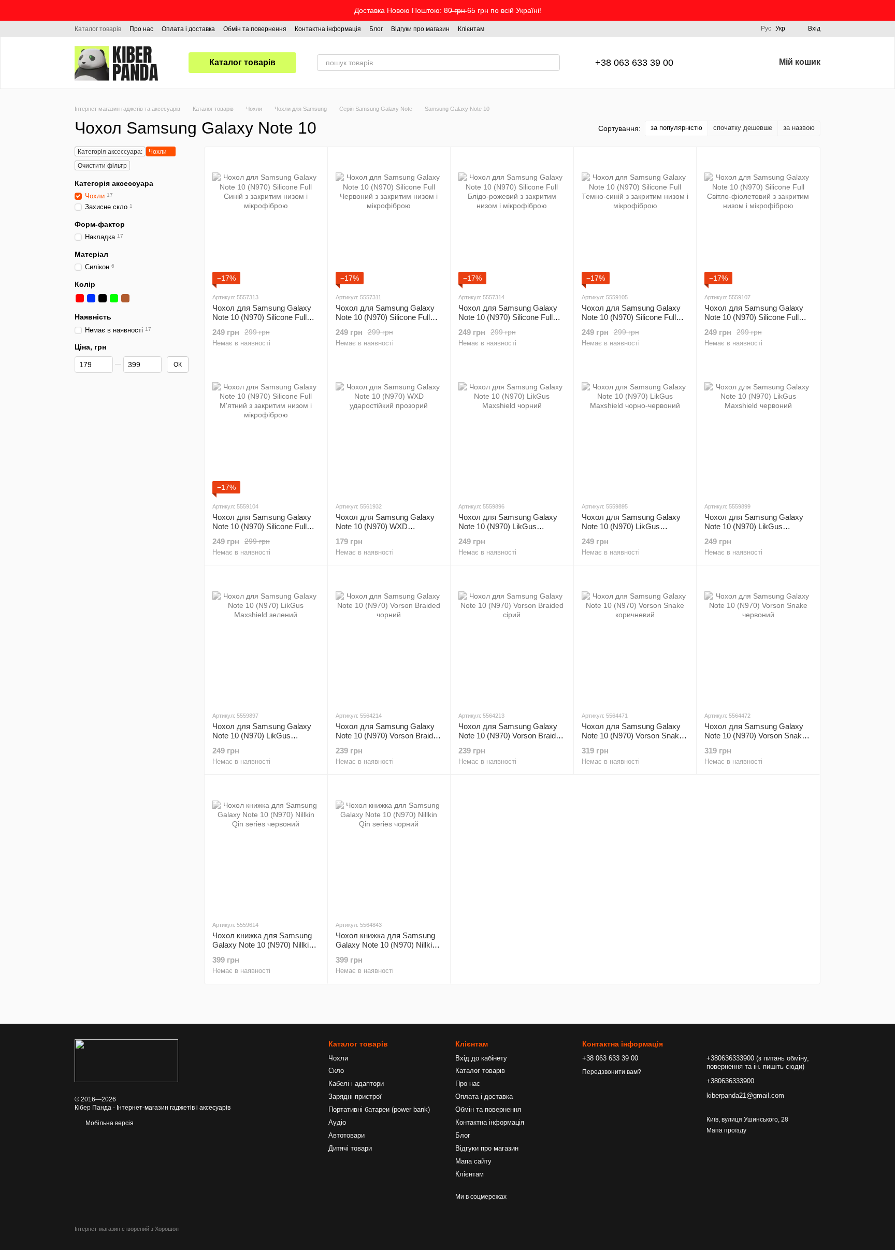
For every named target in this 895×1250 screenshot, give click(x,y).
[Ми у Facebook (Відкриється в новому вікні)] (499, 28)
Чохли (338, 1058)
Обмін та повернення (254, 29)
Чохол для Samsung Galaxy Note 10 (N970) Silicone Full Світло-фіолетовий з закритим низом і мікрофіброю (757, 321)
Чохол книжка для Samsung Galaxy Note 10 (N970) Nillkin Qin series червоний (262, 944)
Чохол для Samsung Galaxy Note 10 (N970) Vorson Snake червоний (755, 735)
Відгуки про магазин (420, 29)
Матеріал (91, 254)
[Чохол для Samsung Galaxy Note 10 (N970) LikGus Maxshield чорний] (512, 428)
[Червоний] (80, 298)
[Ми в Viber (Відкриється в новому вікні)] (536, 28)
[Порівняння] (712, 62)
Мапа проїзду (726, 1130)
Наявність (93, 317)
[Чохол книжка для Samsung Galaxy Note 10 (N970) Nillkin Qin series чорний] (389, 847)
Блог (376, 29)
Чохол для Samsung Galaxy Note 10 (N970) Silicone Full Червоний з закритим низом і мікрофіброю (386, 321)
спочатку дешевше (742, 128)
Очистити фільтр (102, 165)
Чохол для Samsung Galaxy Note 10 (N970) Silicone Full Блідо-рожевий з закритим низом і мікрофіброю (507, 321)
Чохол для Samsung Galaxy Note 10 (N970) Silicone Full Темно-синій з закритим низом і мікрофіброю (635, 321)
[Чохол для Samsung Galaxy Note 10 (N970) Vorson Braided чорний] (389, 638)
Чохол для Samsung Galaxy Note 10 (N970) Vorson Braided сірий (511, 735)
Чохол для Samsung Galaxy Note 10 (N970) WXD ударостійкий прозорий (385, 526)
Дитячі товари (350, 1148)
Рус (766, 28)
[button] (887, 10)
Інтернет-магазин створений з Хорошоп (127, 1229)
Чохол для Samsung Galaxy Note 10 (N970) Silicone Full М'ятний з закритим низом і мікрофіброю (261, 531)
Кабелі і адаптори (356, 1083)
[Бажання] (739, 62)
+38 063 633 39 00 (634, 62)
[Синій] (91, 298)
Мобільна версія (109, 1123)
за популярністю (676, 128)
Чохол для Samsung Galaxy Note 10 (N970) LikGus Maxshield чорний (507, 526)
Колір (85, 284)
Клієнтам (471, 29)
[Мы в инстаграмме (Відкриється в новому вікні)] (511, 28)
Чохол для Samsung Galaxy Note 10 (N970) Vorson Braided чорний (388, 735)
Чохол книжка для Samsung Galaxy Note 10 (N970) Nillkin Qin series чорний (386, 944)
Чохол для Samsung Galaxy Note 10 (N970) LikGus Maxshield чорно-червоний (631, 526)
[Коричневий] (125, 298)
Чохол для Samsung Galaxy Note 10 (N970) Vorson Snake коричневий (632, 735)
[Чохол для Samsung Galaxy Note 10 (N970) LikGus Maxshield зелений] (266, 638)
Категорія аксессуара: (110, 151)
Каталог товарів (98, 29)
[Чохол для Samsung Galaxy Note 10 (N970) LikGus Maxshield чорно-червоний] (635, 428)
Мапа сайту (473, 1161)
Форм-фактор (100, 224)
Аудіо (337, 1122)
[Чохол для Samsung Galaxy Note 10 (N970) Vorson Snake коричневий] (635, 638)
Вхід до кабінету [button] (481, 1058)
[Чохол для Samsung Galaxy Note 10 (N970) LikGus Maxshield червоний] (758, 428)
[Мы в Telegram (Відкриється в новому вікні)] (523, 28)
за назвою (799, 128)
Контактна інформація (328, 29)
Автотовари (346, 1135)
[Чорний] (102, 298)
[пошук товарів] (551, 62)
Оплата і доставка (188, 29)
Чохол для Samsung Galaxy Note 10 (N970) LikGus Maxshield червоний (753, 526)
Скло (336, 1070)
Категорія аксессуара (114, 183)
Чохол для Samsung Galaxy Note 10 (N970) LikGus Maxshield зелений (261, 735)
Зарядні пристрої (355, 1096)
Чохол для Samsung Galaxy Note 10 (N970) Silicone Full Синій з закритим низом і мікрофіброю (261, 321)
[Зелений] (114, 298)
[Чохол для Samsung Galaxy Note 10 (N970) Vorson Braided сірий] (512, 638)
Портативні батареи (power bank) (379, 1109)
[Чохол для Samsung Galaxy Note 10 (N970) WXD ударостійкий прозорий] (389, 428)
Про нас (141, 29)
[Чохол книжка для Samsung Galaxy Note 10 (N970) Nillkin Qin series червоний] (266, 847)
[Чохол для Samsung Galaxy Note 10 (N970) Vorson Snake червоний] (758, 638)
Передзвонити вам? (611, 1071)
